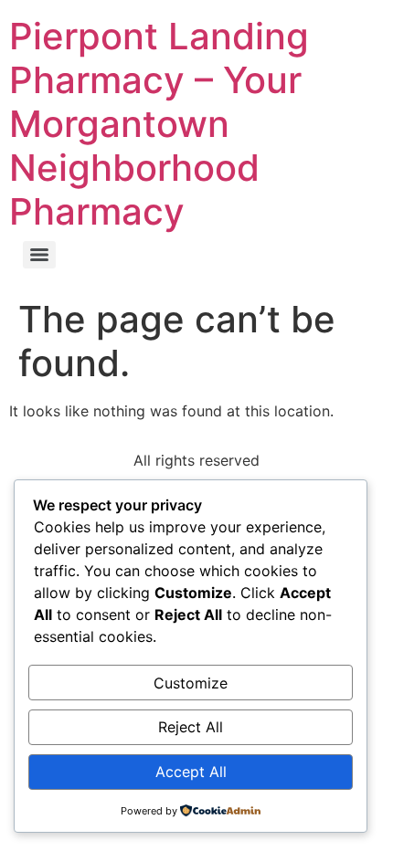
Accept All (191, 771)
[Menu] (39, 254)
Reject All (190, 727)
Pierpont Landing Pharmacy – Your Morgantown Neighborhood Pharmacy (159, 124)
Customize (191, 683)
